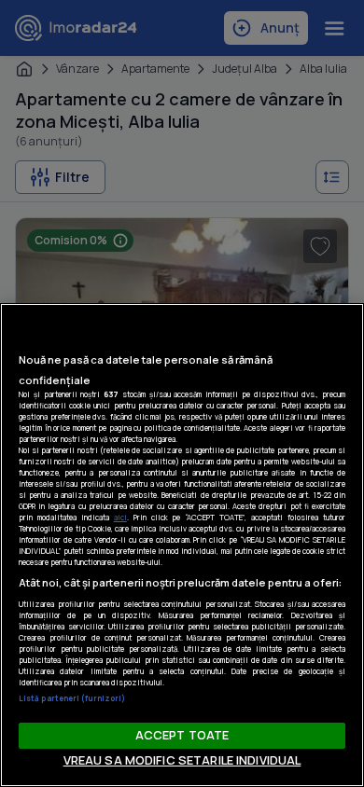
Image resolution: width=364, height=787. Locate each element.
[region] (182, 545)
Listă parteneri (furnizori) (72, 698)
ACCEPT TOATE (182, 734)
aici (120, 517)
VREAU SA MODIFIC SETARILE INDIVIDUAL (182, 760)
